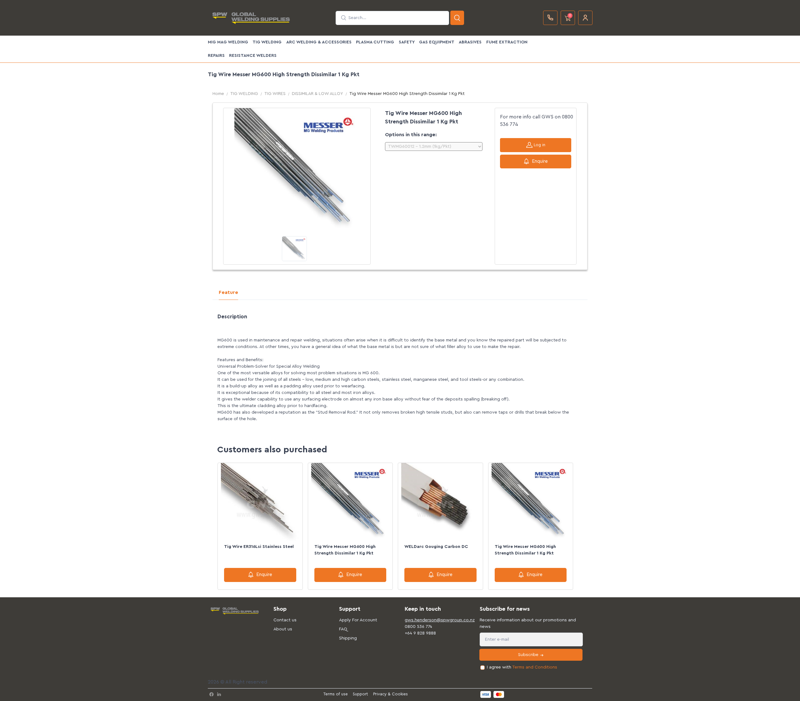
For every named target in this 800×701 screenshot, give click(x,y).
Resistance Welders (253, 55)
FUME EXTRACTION (507, 42)
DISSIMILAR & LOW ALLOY (317, 94)
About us (282, 629)
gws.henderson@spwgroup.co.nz (433, 620)
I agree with (522, 667)
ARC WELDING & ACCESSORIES (319, 42)
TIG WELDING (267, 42)
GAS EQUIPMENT (436, 42)
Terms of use (335, 694)
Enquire (540, 161)
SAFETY (407, 42)
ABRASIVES (470, 42)
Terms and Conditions (534, 667)
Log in (538, 145)
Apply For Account (358, 620)
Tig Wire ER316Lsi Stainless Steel (259, 546)
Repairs (216, 55)
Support (360, 694)
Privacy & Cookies (390, 694)
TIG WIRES (275, 94)
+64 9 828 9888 (420, 633)
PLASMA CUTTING (375, 42)
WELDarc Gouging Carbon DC (436, 546)
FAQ (343, 629)
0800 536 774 (418, 626)
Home (218, 94)
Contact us (285, 620)
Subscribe (529, 655)
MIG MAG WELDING (228, 42)
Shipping (348, 638)
